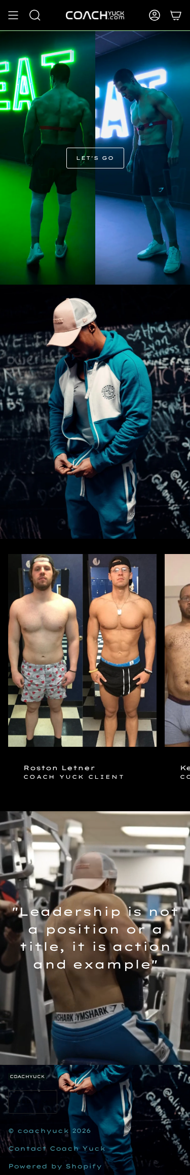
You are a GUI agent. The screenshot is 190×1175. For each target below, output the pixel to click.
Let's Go (95, 158)
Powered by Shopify (55, 1166)
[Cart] (176, 15)
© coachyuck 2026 (49, 1130)
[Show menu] (13, 15)
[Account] (154, 15)
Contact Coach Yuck (56, 1148)
